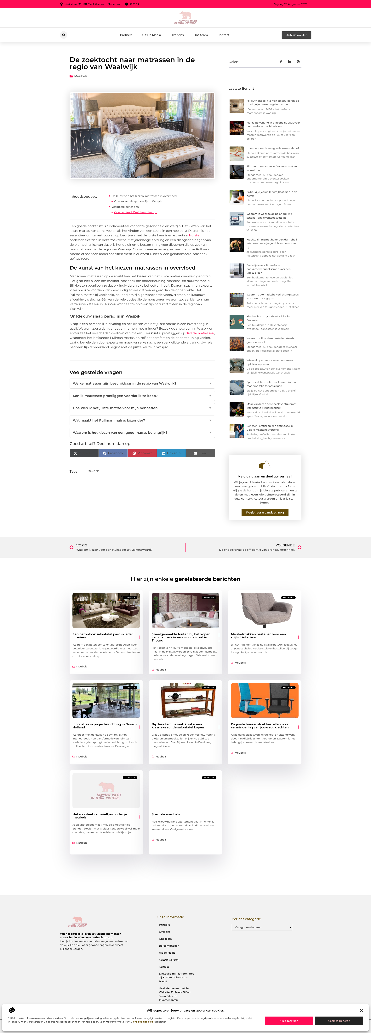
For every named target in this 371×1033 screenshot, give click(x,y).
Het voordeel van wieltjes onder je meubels (99, 815)
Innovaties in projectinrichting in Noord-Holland (104, 725)
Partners (126, 35)
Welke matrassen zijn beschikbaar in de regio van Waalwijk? (142, 383)
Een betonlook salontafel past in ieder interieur (102, 635)
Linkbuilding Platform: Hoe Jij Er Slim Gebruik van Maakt (176, 977)
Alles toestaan (289, 1020)
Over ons (177, 35)
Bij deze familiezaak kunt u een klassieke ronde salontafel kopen (178, 725)
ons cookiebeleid (143, 1021)
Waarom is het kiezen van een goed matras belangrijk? (142, 432)
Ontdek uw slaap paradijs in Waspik (138, 201)
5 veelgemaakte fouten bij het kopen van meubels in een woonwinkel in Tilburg (181, 637)
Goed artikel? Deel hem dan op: (135, 212)
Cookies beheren (339, 1020)
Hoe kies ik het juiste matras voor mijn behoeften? (142, 408)
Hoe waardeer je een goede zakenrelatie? (273, 148)
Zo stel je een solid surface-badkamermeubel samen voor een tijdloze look (269, 269)
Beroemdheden (169, 945)
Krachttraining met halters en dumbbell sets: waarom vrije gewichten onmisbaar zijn (272, 243)
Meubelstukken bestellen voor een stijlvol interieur (258, 635)
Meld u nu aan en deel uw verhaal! (265, 476)
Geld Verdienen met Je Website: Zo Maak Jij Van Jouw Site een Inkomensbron (175, 994)
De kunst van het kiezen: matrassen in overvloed (144, 196)
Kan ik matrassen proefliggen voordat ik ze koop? (142, 396)
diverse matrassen (200, 333)
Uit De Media (151, 35)
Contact (223, 35)
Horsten (195, 235)
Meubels (81, 76)
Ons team (200, 35)
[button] (361, 1010)
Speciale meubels (166, 814)
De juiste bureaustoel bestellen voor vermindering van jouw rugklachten (260, 725)
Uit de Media (167, 952)
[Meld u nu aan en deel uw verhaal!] (265, 464)
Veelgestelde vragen (125, 207)
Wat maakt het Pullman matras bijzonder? (142, 420)
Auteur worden (169, 959)
